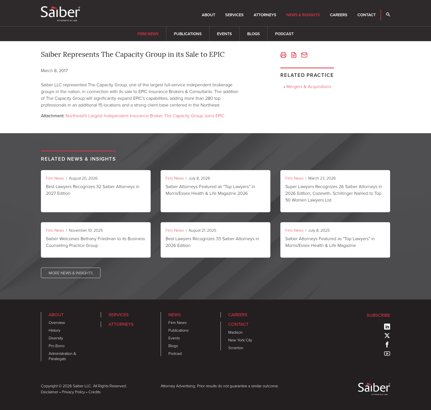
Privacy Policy (73, 392)
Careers (338, 15)
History (54, 330)
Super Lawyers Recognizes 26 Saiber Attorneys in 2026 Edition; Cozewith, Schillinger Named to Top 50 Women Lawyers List (333, 193)
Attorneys (265, 15)
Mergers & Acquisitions (308, 86)
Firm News (148, 34)
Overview (57, 322)
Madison (235, 332)
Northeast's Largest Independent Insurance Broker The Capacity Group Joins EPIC (145, 115)
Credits (95, 392)
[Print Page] (283, 55)
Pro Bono (57, 345)
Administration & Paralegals (62, 356)
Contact (366, 15)
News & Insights (303, 15)
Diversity (56, 338)
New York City (240, 340)
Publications (188, 34)
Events (224, 34)
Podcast (284, 34)
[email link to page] (304, 55)
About (208, 15)
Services (234, 15)
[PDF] (293, 55)
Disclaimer (49, 392)
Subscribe (378, 315)
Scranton (235, 347)
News (174, 314)
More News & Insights (71, 273)
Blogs (253, 34)
